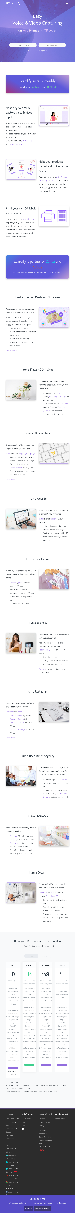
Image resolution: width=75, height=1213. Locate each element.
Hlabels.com (28, 219)
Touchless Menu (16, 715)
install (64, 779)
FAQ (24, 1126)
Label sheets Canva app (12, 1170)
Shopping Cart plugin (57, 397)
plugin (53, 519)
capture (10, 112)
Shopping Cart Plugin (11, 1123)
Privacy (41, 1126)
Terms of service (45, 1122)
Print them (14, 843)
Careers (42, 1119)
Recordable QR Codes (11, 1130)
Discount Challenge (17, 729)
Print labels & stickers (11, 1150)
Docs (24, 1122)
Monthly (31, 956)
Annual (44, 956)
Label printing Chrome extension (12, 1185)
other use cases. (17, 144)
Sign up (42, 669)
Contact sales (62, 1065)
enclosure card (16, 467)
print (20, 582)
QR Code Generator (10, 1137)
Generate (64, 403)
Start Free (13, 1068)
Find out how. (11, 350)
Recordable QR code (47, 650)
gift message (27, 141)
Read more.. (11, 479)
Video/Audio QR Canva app (11, 1157)
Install (59, 393)
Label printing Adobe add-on (12, 1177)
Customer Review (17, 719)
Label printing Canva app (12, 1163)
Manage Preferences (42, 1208)
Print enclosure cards (11, 1143)
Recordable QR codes (54, 896)
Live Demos (52, 45)
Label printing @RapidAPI (12, 1193)
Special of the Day (17, 722)
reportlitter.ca (60, 1119)
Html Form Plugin (12, 1119)
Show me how (23, 45)
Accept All (28, 1208)
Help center (26, 1119)
